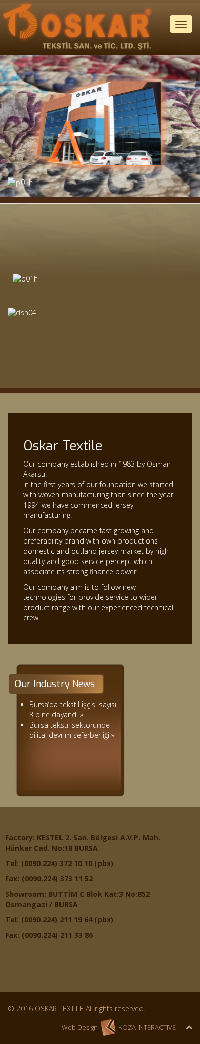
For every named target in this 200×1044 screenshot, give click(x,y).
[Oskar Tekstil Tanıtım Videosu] (100, 348)
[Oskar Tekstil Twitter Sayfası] (40, 970)
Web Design (80, 1027)
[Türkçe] (163, 45)
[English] (17, 66)
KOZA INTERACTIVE (147, 1027)
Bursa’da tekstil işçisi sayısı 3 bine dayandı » (72, 709)
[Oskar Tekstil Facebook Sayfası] (17, 970)
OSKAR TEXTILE (59, 1008)
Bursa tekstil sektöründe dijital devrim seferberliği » (71, 730)
